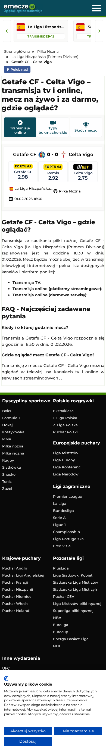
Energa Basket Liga (71, 639)
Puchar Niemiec (16, 596)
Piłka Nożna (67, 191)
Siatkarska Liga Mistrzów (75, 582)
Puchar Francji (15, 582)
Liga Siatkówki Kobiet (72, 575)
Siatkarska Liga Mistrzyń (75, 589)
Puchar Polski (65, 432)
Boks (6, 411)
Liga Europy (64, 460)
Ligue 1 (59, 524)
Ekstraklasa (63, 411)
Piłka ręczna (13, 453)
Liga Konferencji (68, 467)
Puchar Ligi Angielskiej (23, 575)
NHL (57, 646)
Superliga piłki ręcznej (73, 610)
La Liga (59, 503)
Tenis (7, 481)
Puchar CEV (63, 596)
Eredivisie (62, 546)
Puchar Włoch (15, 603)
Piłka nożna (12, 446)
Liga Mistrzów (65, 453)
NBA (57, 617)
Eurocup (60, 632)
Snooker (9, 474)
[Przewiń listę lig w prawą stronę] (99, 31)
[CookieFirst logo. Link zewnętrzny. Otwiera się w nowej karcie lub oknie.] (6, 678)
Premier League (67, 496)
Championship (66, 532)
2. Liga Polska (65, 425)
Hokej (7, 425)
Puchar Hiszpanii (17, 589)
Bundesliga (63, 510)
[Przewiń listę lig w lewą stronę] (7, 31)
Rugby (8, 460)
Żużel (7, 488)
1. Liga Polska (65, 418)
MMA (6, 439)
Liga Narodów (66, 474)
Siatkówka (11, 467)
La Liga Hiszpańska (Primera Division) (33, 189)
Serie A (59, 517)
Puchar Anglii (14, 568)
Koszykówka (13, 432)
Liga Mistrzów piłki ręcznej (77, 603)
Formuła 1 (11, 418)
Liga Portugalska (68, 539)
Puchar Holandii (17, 610)
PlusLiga (61, 568)
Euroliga (60, 625)
